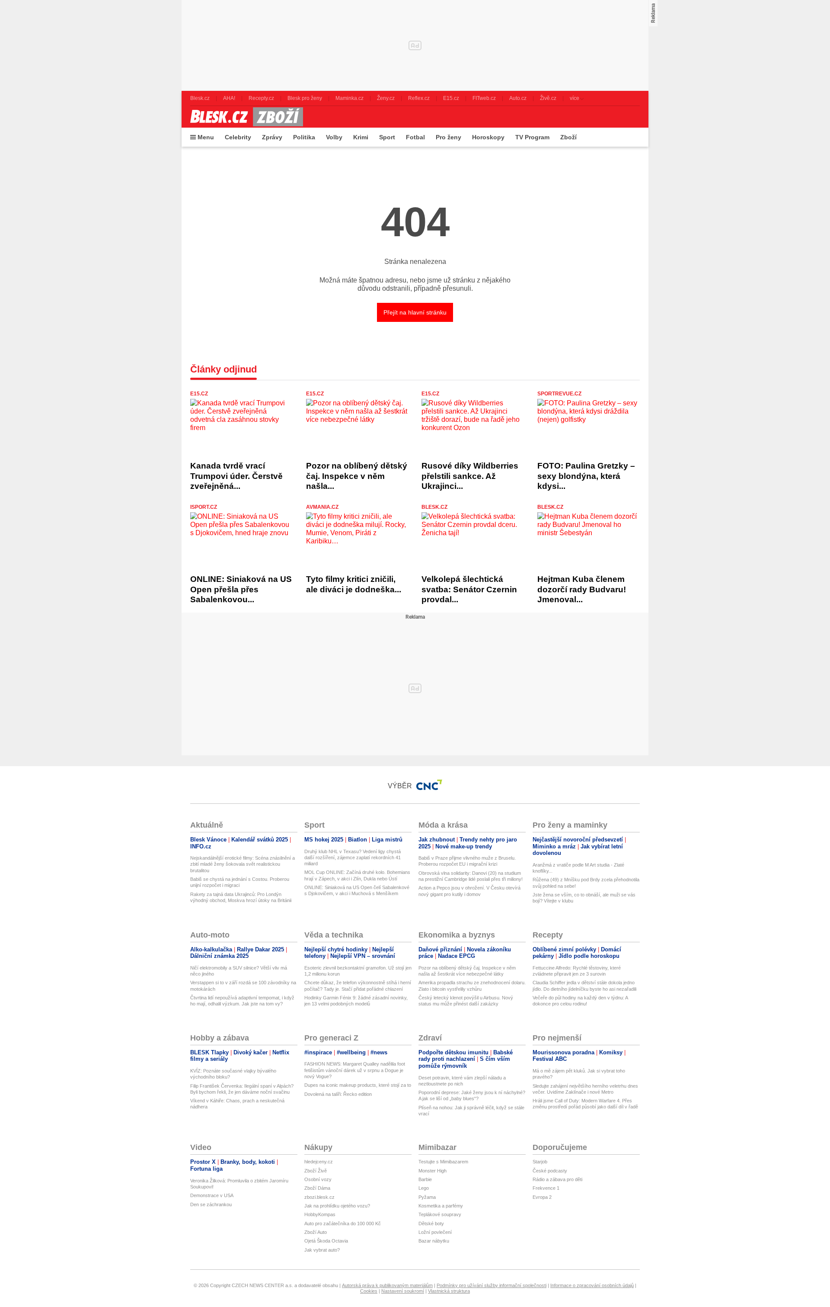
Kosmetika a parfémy (440, 1205)
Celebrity (238, 137)
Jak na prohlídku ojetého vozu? (337, 1205)
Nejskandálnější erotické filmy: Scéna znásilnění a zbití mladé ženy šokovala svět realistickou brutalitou (242, 864)
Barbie (425, 1179)
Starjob (540, 1161)
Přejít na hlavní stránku (415, 312)
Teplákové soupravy (439, 1214)
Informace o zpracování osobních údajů (592, 1285)
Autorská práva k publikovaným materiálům (387, 1285)
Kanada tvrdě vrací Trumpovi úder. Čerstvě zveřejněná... (236, 476)
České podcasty (550, 1170)
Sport (387, 137)
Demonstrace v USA (211, 1195)
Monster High (432, 1170)
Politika (304, 137)
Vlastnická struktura (449, 1291)
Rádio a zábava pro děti (557, 1179)
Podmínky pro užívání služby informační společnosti (491, 1285)
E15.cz (199, 394)
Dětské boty (431, 1223)
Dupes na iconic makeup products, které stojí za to (357, 1085)
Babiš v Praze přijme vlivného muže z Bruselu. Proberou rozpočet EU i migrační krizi (467, 861)
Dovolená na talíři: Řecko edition (338, 1094)
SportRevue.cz (559, 394)
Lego (423, 1188)
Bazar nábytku (433, 1240)
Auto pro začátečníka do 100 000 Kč (342, 1223)
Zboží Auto (315, 1232)
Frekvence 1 (546, 1188)
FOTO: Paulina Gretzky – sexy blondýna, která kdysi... (586, 476)
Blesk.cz (434, 507)
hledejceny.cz (318, 1161)
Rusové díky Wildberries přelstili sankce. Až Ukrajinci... (469, 476)
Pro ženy (448, 137)
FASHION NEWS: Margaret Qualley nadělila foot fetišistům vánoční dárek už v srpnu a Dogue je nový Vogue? (354, 1070)
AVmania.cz (322, 507)
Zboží (568, 137)
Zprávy (272, 137)
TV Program (532, 137)
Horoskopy (488, 137)
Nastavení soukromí (402, 1291)
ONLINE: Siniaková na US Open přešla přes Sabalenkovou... (241, 589)
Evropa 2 (542, 1197)
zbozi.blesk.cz (319, 1197)
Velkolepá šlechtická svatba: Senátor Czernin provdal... (469, 589)
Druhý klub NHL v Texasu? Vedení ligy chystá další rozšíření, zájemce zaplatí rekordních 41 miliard (352, 858)
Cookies (368, 1291)
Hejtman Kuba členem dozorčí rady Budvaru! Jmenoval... (581, 589)
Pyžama (427, 1197)
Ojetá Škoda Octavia (326, 1240)
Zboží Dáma (317, 1188)
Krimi (360, 137)
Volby (334, 137)
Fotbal (415, 137)
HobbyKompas (319, 1214)
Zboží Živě (315, 1170)
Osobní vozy (318, 1179)
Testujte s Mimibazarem (443, 1161)
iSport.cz (203, 507)
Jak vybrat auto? (322, 1249)
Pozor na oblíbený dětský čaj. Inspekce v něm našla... (356, 476)
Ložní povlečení (435, 1232)
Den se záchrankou (211, 1204)
